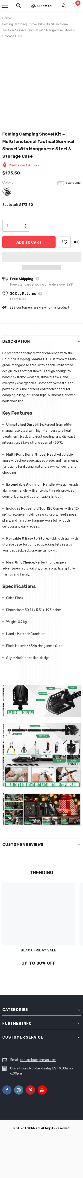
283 (12, 308)
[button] (41, 257)
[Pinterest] (30, 1090)
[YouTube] (42, 1090)
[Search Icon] (23, 5)
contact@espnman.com (38, 1060)
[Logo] (41, 6)
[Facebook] (7, 1090)
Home (6, 18)
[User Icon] (63, 5)
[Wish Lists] (65, 242)
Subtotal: (10, 205)
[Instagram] (18, 1090)
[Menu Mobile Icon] (5, 6)
